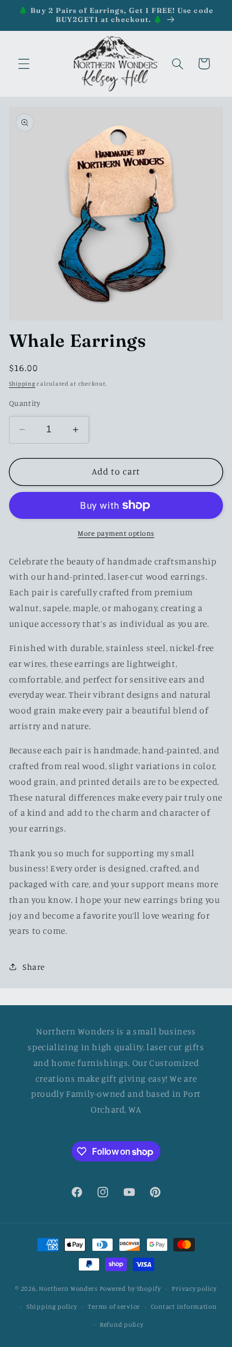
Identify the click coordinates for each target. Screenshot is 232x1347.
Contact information (184, 1306)
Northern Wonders (68, 1288)
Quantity (24, 403)
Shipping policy (51, 1306)
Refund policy (122, 1324)
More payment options (116, 533)
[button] (24, 63)
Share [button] (34, 966)
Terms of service (114, 1306)
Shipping (22, 383)
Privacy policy (194, 1288)
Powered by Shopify (130, 1288)
